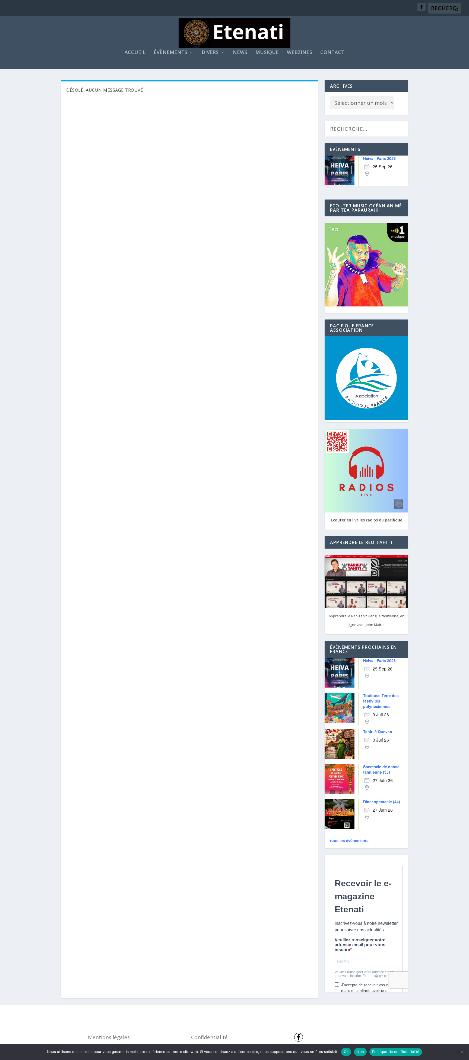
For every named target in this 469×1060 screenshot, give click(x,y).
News (240, 52)
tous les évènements (349, 840)
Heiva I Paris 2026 (379, 158)
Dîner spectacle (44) (381, 801)
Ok (346, 1051)
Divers (210, 52)
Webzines (299, 52)
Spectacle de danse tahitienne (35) (381, 769)
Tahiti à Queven (377, 731)
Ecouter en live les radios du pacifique (366, 520)
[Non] (461, 1052)
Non (360, 1051)
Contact (332, 52)
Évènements (170, 52)
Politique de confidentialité (395, 1051)
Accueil (135, 52)
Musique (267, 52)
